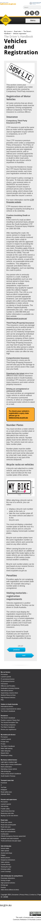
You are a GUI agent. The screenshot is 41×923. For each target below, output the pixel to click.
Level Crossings (6, 871)
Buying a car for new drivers (9, 815)
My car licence (5, 672)
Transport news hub (7, 780)
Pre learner (4, 674)
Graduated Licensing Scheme (10, 688)
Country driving (5, 864)
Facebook (4, 783)
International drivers (7, 690)
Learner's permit (6, 677)
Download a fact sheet (15, 373)
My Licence (8, 31)
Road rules (18, 31)
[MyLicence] (8, 4)
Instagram (4, 789)
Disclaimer (15, 894)
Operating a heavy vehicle (9, 769)
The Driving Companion (8, 725)
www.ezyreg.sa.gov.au (18, 418)
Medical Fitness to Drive (8, 695)
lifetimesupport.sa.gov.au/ (16, 318)
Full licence (4, 684)
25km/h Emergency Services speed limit (13, 836)
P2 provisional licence (7, 681)
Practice (3, 887)
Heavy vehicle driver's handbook (11, 773)
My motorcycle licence (8, 734)
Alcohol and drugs (6, 853)
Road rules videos (6, 822)
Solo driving (4, 806)
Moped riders (5, 753)
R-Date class (5, 741)
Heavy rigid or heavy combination (11, 764)
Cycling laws (5, 834)
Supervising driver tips (8, 811)
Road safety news (6, 792)
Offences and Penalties (8, 686)
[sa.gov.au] (5, 906)
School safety (5, 848)
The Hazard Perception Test (9, 722)
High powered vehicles (8, 883)
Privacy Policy (24, 894)
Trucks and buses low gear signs (11, 841)
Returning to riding (6, 755)
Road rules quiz (6, 827)
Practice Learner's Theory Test (10, 720)
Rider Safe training (6, 748)
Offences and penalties (8, 829)
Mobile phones (5, 857)
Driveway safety (6, 869)
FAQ (2, 700)
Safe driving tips (6, 771)
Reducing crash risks (7, 813)
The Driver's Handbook (8, 711)
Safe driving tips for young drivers (12, 876)
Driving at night (5, 880)
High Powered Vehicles (8, 697)
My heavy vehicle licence (9, 760)
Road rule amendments (8, 831)
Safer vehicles (5, 862)
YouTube (3, 787)
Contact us (33, 894)
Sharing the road (6, 867)
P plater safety (5, 809)
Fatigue (3, 855)
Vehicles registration (19, 33)
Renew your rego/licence (8, 729)
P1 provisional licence (7, 679)
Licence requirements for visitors (11, 709)
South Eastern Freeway (8, 776)
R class (3, 744)
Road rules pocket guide (8, 825)
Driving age (4, 885)
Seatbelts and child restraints (10, 838)
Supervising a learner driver (9, 693)
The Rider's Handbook (8, 727)
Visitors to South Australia (9, 704)
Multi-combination (6, 767)
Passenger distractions (8, 878)
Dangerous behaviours (8, 860)
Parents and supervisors (9, 799)
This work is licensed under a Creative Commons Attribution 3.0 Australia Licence (27, 918)
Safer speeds (5, 850)
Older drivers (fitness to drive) (10, 890)
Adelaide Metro (5, 794)
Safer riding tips (5, 751)
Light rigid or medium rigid (9, 762)
